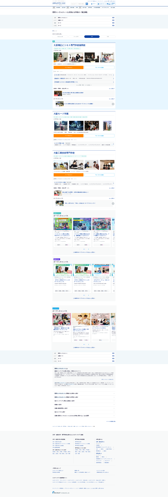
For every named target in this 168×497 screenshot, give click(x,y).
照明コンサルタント (88, 426)
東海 (69, 451)
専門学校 (90, 7)
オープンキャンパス (105, 7)
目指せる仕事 (60, 36)
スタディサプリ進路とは (92, 1)
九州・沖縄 (67, 453)
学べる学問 (76, 36)
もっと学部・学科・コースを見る (83, 85)
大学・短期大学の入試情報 (58, 445)
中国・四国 (61, 453)
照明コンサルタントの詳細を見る (107, 379)
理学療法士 (98, 450)
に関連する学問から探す (66, 397)
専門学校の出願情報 (79, 445)
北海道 (53, 451)
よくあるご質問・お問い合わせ (109, 1)
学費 (108, 36)
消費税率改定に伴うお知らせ (103, 472)
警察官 (97, 456)
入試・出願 (113, 7)
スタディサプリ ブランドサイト (59, 480)
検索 (87, 4)
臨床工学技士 (109, 449)
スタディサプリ (71, 480)
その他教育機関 (97, 7)
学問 (77, 7)
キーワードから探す (101, 470)
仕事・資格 (72, 7)
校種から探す (58, 404)
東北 (58, 451)
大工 (97, 449)
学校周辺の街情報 (56, 472)
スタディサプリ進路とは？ (58, 470)
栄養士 (105, 450)
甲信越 (65, 451)
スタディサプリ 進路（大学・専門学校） (59, 426)
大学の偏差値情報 (56, 447)
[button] (113, 104)
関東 (61, 451)
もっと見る (111, 88)
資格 (92, 36)
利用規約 (61, 488)
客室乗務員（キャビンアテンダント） (104, 447)
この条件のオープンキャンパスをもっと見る (83, 252)
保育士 (102, 449)
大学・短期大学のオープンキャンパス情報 (61, 443)
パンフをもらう (68, 67)
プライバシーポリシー (69, 488)
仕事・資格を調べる (100, 441)
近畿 (57, 453)
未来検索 (58, 7)
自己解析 (63, 7)
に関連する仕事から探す (66, 393)
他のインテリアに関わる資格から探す (65, 401)
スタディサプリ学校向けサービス (59, 482)
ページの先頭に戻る (111, 421)
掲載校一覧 (77, 470)
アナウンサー (99, 460)
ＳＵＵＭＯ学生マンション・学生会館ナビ (95, 482)
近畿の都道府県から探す (61, 408)
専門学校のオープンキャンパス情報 (82, 443)
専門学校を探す (78, 441)
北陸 (53, 453)
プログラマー (107, 460)
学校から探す (70, 426)
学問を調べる (99, 453)
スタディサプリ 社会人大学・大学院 (96, 480)
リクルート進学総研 (72, 482)
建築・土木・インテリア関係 (79, 426)
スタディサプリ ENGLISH (81, 480)
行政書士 (98, 445)
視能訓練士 (106, 462)
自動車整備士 (99, 462)
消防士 (103, 456)
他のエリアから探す (60, 412)
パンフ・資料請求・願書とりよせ (82, 488)
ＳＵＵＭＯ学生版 (81, 482)
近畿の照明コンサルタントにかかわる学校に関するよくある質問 (72, 415)
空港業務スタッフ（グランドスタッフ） (104, 458)
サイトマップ (100, 1)
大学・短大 (84, 7)
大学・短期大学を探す (57, 441)
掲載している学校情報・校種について (82, 472)
